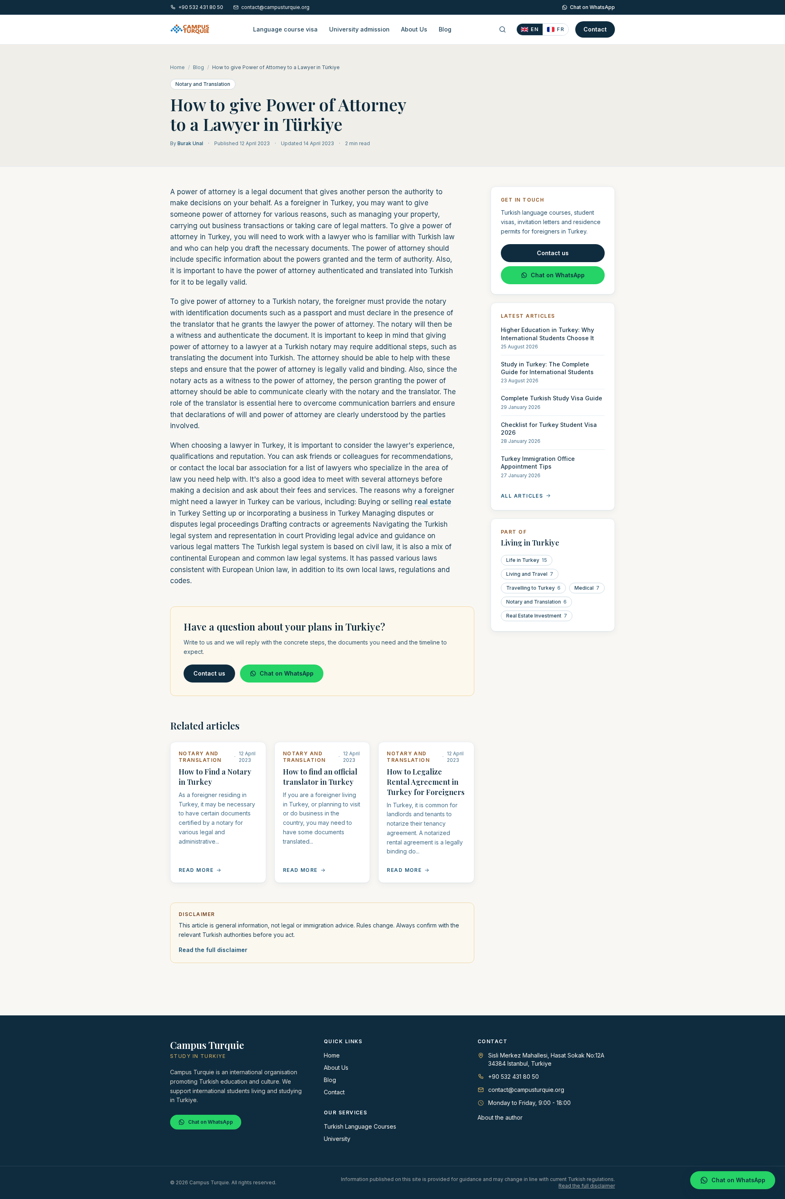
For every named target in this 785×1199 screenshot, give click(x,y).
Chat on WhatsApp (592, 7)
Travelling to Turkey (533, 587)
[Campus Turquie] (189, 29)
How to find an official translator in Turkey (320, 777)
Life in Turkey (526, 560)
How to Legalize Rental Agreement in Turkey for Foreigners (425, 782)
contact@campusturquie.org (275, 7)
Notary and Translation (202, 84)
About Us (414, 29)
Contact (595, 29)
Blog (445, 29)
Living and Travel (529, 573)
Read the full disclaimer (213, 949)
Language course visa (285, 29)
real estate (433, 502)
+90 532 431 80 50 (200, 7)
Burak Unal (190, 143)
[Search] (502, 29)
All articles (522, 495)
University (337, 1138)
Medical (586, 587)
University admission (359, 29)
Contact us (209, 673)
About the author (500, 1117)
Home (177, 67)
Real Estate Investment (536, 615)
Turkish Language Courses (360, 1126)
